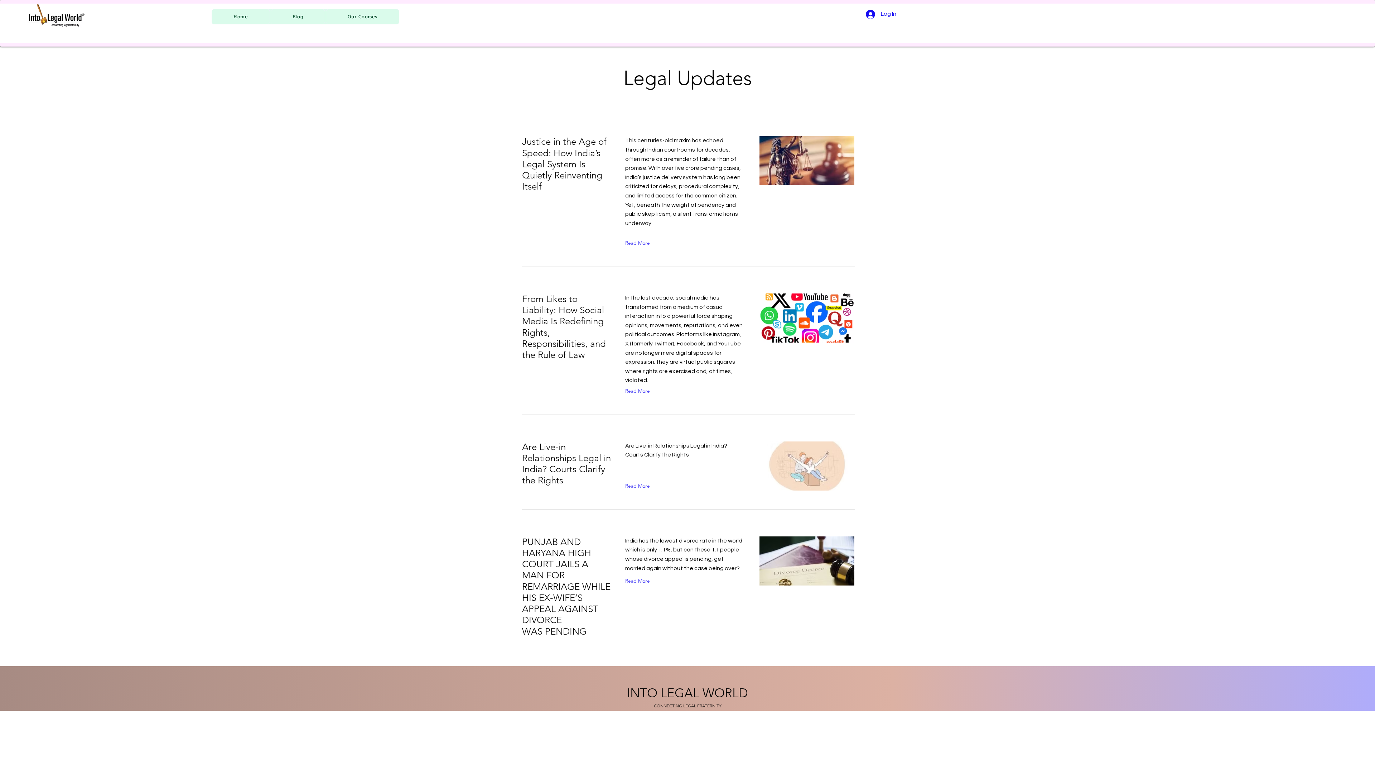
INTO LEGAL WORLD (687, 693)
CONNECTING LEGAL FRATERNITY (688, 705)
